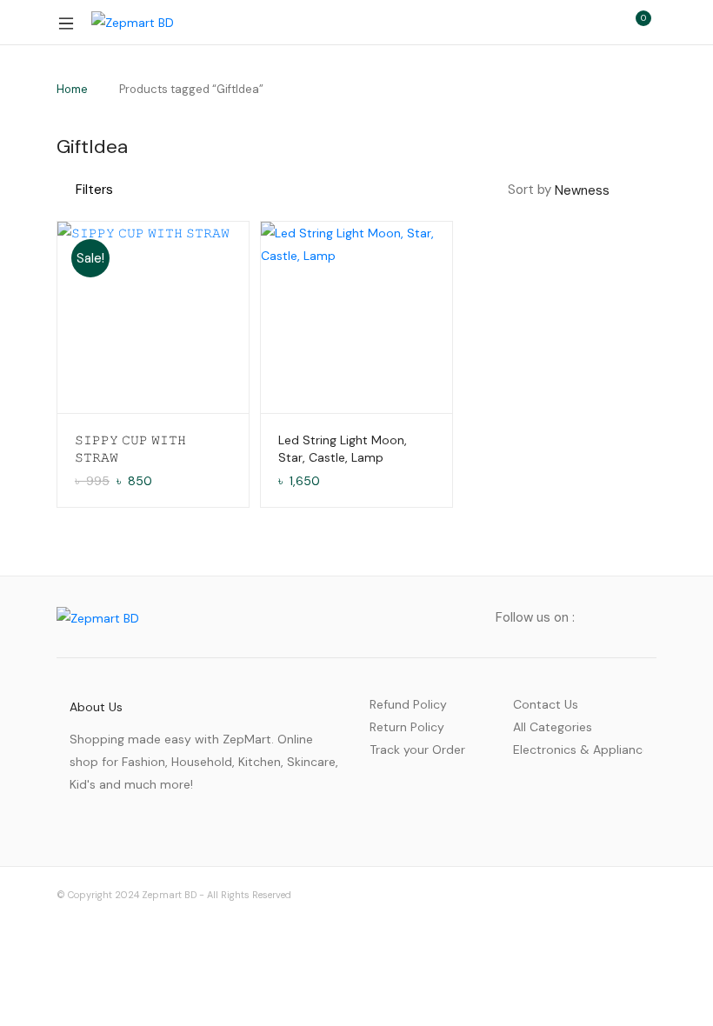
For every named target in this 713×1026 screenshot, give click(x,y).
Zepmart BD (169, 895)
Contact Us (545, 704)
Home (72, 89)
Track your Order (417, 749)
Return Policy (407, 727)
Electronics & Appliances (578, 749)
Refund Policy (408, 704)
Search (560, 22)
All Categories (552, 727)
